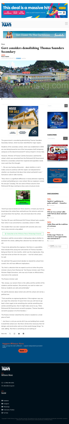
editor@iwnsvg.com (8, 386)
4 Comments (51, 205)
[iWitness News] (5, 368)
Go (65, 138)
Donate (56, 180)
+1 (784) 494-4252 (8, 383)
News (3, 44)
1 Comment (51, 218)
